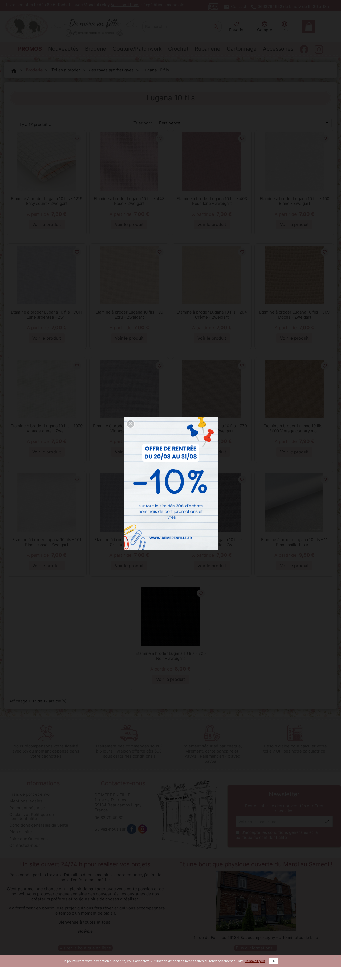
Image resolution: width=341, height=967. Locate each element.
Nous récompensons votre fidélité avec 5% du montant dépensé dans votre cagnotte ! (45, 751)
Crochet (178, 49)
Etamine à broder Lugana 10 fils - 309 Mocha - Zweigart (294, 315)
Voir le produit (46, 224)
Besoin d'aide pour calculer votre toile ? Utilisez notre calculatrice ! (295, 748)
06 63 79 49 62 (109, 817)
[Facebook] (131, 829)
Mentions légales (25, 800)
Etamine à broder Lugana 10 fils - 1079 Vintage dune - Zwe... (47, 428)
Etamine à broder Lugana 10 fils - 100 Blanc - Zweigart (294, 201)
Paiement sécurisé (27, 807)
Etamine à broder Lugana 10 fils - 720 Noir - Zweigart (171, 656)
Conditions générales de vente (38, 825)
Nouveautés (63, 49)
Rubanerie (207, 49)
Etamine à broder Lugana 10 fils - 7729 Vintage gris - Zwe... (129, 428)
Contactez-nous (24, 845)
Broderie (95, 49)
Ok (273, 961)
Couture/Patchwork (137, 49)
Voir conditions (125, 4)
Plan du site (20, 831)
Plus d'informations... (256, 947)
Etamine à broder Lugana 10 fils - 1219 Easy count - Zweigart (46, 201)
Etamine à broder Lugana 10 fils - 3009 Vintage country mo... (294, 428)
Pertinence (244, 123)
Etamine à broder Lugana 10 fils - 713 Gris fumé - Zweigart (129, 542)
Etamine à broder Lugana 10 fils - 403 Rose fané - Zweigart (212, 201)
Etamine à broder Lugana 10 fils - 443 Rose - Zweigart (129, 201)
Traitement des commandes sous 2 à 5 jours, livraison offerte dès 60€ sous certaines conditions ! (129, 751)
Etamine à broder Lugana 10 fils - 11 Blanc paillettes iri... (294, 542)
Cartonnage (242, 49)
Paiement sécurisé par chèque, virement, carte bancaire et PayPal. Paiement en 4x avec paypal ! (212, 753)
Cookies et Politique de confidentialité (31, 816)
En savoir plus (255, 961)
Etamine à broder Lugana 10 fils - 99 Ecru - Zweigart (129, 315)
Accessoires (278, 49)
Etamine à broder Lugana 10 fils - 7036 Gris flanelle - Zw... (212, 542)
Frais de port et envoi (30, 794)
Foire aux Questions (28, 838)
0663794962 (270, 6)
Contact (238, 6)
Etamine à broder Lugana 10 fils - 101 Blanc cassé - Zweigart (46, 542)
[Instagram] (142, 829)
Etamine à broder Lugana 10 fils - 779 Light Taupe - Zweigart (212, 428)
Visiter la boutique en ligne (85, 947)
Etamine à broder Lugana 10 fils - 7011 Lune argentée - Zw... (46, 315)
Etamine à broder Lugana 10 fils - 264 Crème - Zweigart (212, 315)
